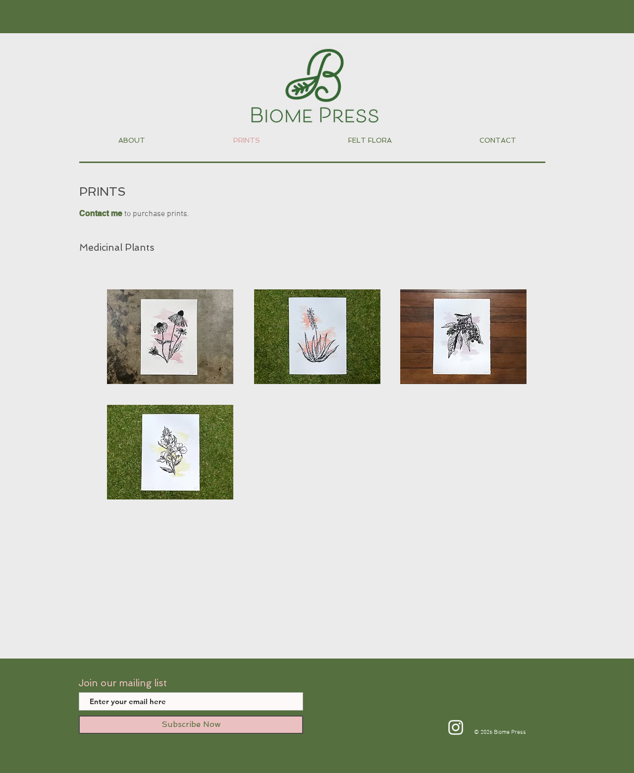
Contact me (100, 213)
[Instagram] (456, 727)
